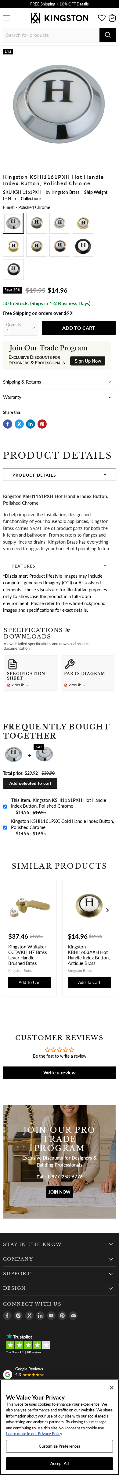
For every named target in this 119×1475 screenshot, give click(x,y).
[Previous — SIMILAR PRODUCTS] (11, 910)
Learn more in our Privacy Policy (34, 1433)
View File (20, 685)
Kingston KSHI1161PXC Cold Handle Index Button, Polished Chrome (62, 824)
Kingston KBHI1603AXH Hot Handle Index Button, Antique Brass (89, 955)
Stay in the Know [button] (32, 1244)
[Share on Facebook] (7, 424)
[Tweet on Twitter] (19, 424)
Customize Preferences (60, 1446)
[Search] (107, 35)
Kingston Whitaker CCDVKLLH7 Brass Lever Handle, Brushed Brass (27, 955)
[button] (59, 474)
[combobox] (51, 35)
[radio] (13, 223)
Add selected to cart (30, 783)
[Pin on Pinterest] (42, 424)
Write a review (59, 1072)
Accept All (59, 1463)
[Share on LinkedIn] (30, 424)
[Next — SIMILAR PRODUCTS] (107, 910)
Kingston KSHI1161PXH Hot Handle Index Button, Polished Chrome (58, 803)
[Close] (111, 1387)
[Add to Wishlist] (111, 53)
